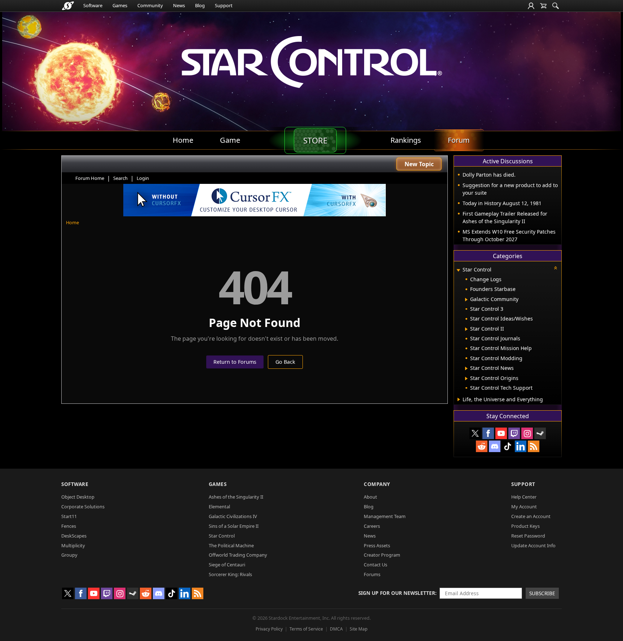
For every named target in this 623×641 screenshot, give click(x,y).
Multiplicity (73, 545)
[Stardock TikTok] (507, 446)
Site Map (358, 629)
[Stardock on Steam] (540, 433)
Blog (200, 5)
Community (150, 5)
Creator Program (382, 555)
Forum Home (89, 178)
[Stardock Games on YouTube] (501, 433)
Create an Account (531, 516)
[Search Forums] (555, 5)
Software (92, 5)
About (370, 497)
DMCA (336, 629)
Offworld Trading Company (238, 555)
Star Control (222, 535)
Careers (372, 526)
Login (143, 178)
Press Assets (377, 545)
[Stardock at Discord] (494, 446)
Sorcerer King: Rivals (230, 574)
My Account (524, 506)
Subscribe (542, 593)
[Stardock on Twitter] (475, 433)
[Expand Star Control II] (466, 329)
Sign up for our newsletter (396, 592)
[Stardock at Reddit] (481, 446)
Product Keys (525, 526)
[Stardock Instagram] (527, 433)
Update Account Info (533, 545)
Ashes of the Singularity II (236, 497)
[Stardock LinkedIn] (520, 446)
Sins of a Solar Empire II (234, 526)
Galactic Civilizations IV (233, 516)
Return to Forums (234, 361)
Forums (372, 574)
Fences (68, 526)
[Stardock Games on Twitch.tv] (514, 433)
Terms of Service (306, 629)
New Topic (419, 164)
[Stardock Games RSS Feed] (533, 446)
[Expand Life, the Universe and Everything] (459, 399)
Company (377, 484)
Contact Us (375, 564)
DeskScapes (74, 535)
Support (224, 5)
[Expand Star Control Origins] (466, 378)
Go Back (285, 361)
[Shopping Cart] (543, 5)
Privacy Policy (269, 629)
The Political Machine (231, 545)
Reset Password (528, 535)
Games (119, 5)
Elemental (219, 506)
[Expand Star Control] (458, 270)
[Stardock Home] (68, 5)
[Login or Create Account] (531, 5)
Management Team (385, 516)
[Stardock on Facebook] (488, 433)
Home (72, 222)
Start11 (69, 516)
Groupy (69, 555)
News (179, 5)
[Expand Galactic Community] (466, 299)
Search (120, 178)
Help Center (523, 497)
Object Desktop (77, 497)
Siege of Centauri (227, 564)
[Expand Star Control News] (466, 368)
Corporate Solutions (83, 506)
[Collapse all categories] (555, 267)
